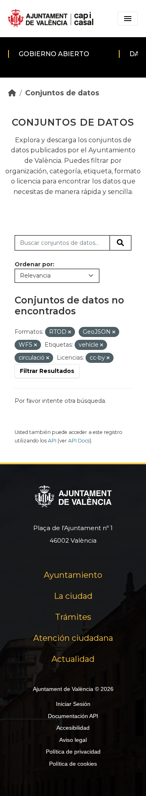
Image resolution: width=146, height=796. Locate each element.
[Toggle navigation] (128, 18)
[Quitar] (69, 332)
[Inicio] (12, 92)
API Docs (79, 441)
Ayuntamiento (73, 575)
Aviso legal (73, 740)
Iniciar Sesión (73, 704)
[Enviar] (120, 243)
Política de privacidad (73, 751)
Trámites (73, 617)
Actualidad (73, 659)
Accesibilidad (73, 727)
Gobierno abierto (54, 54)
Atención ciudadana (73, 638)
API (52, 441)
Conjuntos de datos (62, 92)
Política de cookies (73, 763)
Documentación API (73, 716)
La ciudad (73, 596)
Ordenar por (34, 264)
